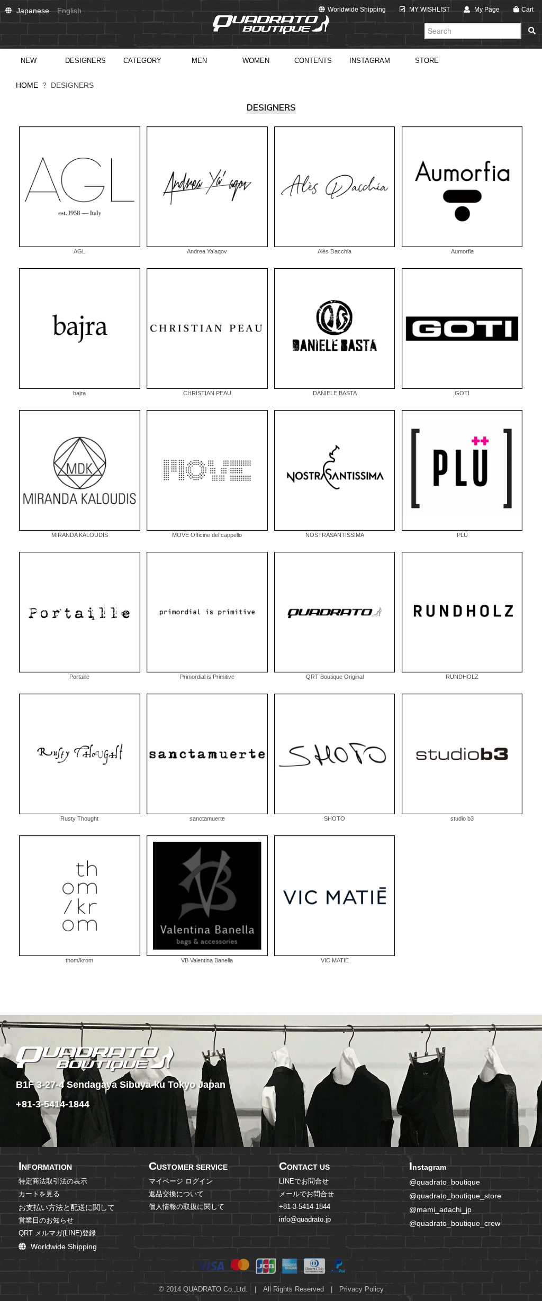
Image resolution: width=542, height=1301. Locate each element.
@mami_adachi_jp (440, 1209)
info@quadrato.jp (305, 1219)
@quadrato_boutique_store (455, 1195)
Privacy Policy (361, 1289)
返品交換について (176, 1194)
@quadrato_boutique (444, 1182)
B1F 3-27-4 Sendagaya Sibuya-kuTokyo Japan (120, 1084)
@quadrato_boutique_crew (454, 1223)
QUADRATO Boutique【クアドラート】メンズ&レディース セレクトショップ (271, 24)
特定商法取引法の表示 (53, 1181)
